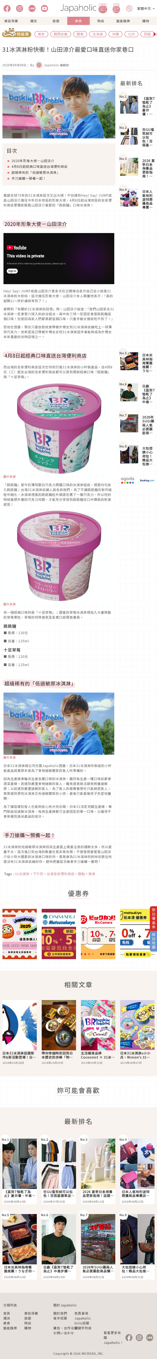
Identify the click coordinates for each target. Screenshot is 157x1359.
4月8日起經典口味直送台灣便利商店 (39, 166)
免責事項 (81, 1313)
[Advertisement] (137, 281)
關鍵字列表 (83, 1327)
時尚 (100, 20)
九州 (131, 33)
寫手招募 (60, 1318)
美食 (78, 20)
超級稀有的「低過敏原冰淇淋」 (35, 172)
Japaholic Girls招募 (82, 1320)
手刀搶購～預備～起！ (28, 178)
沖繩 (115, 33)
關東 (80, 33)
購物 (145, 20)
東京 (41, 33)
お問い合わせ (63, 1332)
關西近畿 (61, 33)
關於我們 (60, 1313)
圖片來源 (9, 476)
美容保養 (11, 20)
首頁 (6, 1313)
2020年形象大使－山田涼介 (32, 160)
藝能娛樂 (123, 20)
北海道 (98, 33)
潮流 (33, 20)
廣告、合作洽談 (65, 1327)
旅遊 (56, 20)
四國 (147, 33)
